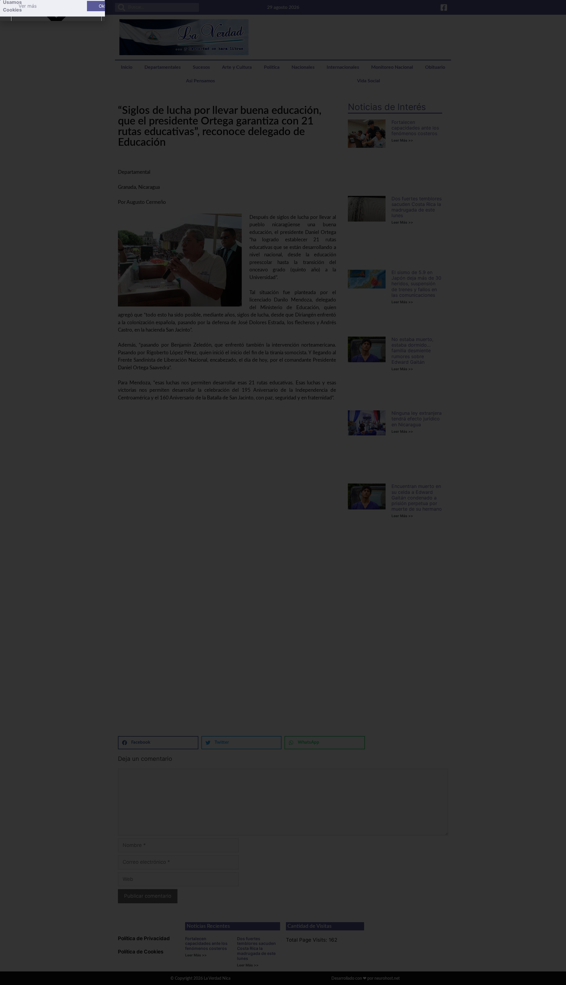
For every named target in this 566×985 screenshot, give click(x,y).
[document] (283, 492)
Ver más (28, 6)
